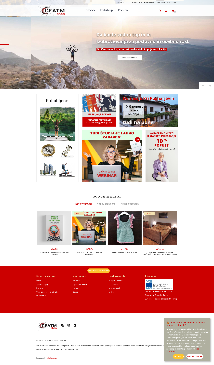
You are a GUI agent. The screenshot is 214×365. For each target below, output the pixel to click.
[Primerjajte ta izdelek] (66, 241)
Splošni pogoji (42, 284)
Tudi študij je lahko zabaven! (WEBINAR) (54, 253)
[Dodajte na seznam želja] (58, 241)
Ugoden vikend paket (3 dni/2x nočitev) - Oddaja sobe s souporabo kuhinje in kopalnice (124, 254)
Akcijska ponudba (130, 203)
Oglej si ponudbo (129, 57)
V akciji (111, 292)
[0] (173, 11)
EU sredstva (41, 296)
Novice (75, 292)
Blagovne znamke (116, 281)
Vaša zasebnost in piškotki (47, 292)
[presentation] (40, 234)
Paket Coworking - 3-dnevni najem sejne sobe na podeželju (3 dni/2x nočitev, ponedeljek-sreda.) (159, 254)
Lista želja (77, 288)
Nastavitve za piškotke (98, 270)
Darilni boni (113, 284)
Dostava (39, 288)
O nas (38, 281)
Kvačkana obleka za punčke (89, 252)
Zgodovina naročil (80, 284)
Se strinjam (179, 356)
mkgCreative (52, 358)
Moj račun (76, 281)
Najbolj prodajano (106, 203)
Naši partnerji (114, 288)
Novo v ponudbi (83, 203)
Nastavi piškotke (194, 356)
